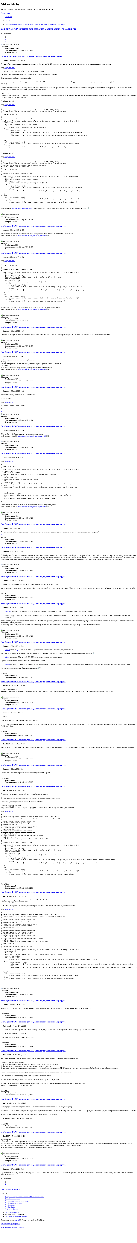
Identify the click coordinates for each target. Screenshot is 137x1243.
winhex (7, 650)
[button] (5, 41)
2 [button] (5, 39)
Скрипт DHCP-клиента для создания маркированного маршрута (38, 28)
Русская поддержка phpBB (10, 1224)
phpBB (17, 1220)
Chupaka (8, 611)
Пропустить (5, 13)
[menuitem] (7, 21)
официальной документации (21, 208)
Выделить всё (9, 68)
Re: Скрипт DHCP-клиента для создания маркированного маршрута (33, 226)
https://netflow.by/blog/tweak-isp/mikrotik (32, 235)
